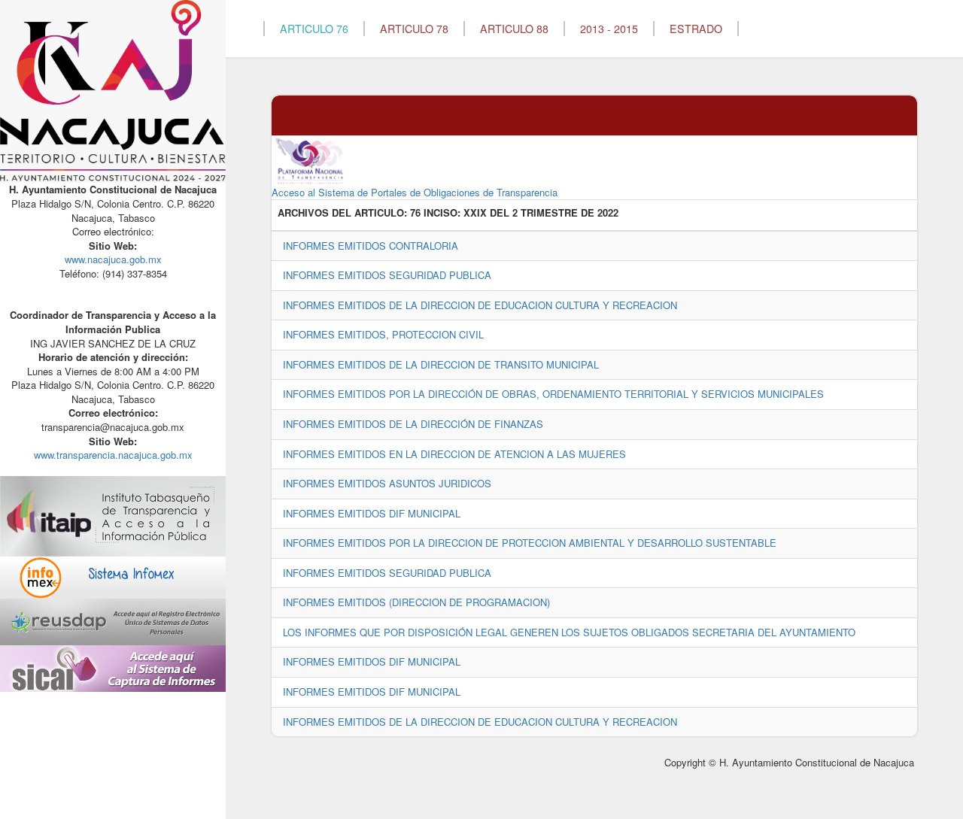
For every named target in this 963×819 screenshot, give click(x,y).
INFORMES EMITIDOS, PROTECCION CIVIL (383, 334)
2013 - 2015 (609, 28)
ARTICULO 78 (414, 28)
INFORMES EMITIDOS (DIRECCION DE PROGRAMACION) (416, 602)
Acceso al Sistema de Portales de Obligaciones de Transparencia (414, 192)
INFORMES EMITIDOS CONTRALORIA (370, 245)
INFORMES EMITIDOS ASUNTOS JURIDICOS (387, 483)
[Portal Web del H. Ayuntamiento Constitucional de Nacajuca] (113, 90)
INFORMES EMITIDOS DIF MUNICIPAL (371, 513)
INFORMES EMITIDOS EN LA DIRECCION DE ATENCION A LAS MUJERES (454, 454)
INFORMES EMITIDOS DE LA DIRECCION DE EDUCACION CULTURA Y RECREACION (480, 305)
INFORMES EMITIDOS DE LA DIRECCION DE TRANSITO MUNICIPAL (441, 364)
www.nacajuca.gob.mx (113, 259)
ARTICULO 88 (514, 28)
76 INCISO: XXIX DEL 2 (464, 213)
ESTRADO (696, 28)
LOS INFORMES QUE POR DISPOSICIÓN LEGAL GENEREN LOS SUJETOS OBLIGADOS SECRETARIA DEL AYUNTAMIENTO (569, 632)
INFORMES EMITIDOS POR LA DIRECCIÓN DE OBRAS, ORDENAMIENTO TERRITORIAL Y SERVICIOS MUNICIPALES (553, 394)
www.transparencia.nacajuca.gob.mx (113, 454)
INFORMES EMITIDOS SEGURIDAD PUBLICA (387, 275)
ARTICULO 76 (314, 28)
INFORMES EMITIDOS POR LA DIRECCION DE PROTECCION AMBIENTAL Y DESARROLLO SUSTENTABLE (529, 542)
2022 (607, 213)
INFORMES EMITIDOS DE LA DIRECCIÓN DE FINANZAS (413, 424)
